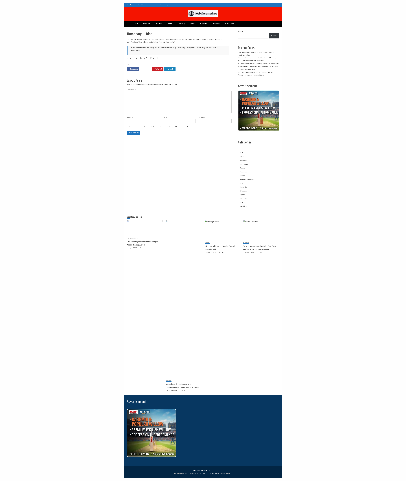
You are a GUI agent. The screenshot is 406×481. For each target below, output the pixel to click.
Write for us (173, 5)
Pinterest (158, 69)
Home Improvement (247, 179)
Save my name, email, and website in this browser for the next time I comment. (158, 127)
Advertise (148, 5)
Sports (242, 195)
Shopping (243, 191)
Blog (241, 157)
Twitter (146, 69)
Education (158, 24)
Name (130, 118)
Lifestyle (243, 187)
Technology (181, 24)
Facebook (134, 69)
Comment (131, 90)
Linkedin (170, 69)
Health (169, 24)
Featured (243, 172)
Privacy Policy (164, 5)
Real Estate (204, 24)
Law (241, 183)
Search (240, 31)
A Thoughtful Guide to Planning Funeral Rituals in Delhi (258, 64)
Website (202, 118)
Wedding (243, 206)
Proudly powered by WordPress (186, 473)
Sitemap (155, 5)
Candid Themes (225, 473)
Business (146, 24)
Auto (137, 24)
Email (165, 118)
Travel (192, 24)
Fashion (243, 168)
